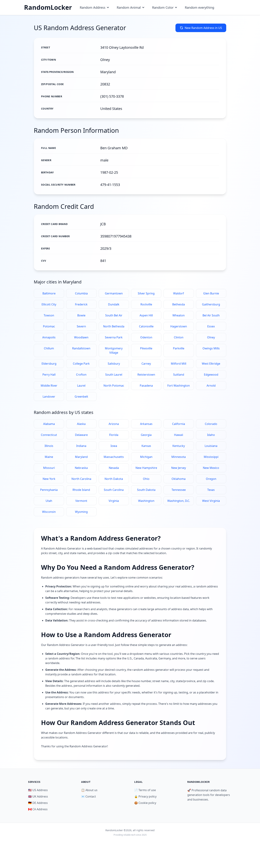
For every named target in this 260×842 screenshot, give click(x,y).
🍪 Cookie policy (145, 803)
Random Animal (129, 7)
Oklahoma (179, 479)
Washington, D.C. (178, 501)
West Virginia (211, 501)
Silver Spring (146, 293)
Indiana (81, 446)
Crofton (81, 375)
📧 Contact (88, 796)
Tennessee (179, 490)
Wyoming (81, 512)
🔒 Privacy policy (145, 796)
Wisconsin (49, 512)
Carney (146, 364)
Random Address (92, 7)
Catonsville (146, 326)
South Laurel (113, 375)
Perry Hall (49, 375)
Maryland (81, 457)
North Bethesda (113, 326)
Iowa (114, 446)
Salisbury (114, 364)
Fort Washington (178, 385)
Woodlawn (81, 337)
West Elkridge (211, 364)
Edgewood (211, 375)
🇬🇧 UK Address (38, 796)
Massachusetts (114, 457)
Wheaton (178, 315)
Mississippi (211, 457)
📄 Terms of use (145, 790)
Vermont (81, 501)
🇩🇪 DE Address (38, 803)
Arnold (211, 385)
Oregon (211, 479)
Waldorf (178, 293)
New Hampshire (146, 468)
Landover (49, 396)
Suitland (178, 375)
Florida (113, 435)
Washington (146, 501)
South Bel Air (113, 315)
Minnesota (178, 457)
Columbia (81, 293)
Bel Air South (211, 315)
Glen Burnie (211, 293)
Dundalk (113, 304)
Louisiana (211, 446)
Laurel (81, 385)
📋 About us (89, 790)
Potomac (49, 326)
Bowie (81, 315)
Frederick (81, 304)
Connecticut (49, 435)
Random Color (163, 7)
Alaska (81, 424)
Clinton (178, 337)
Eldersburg (49, 364)
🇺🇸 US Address (38, 790)
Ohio (146, 479)
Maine (49, 457)
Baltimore (49, 293)
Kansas (146, 446)
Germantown (114, 293)
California (178, 424)
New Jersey (178, 468)
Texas (211, 490)
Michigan (146, 457)
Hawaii (178, 435)
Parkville (178, 348)
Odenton (146, 337)
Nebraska (81, 468)
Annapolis (49, 337)
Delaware (81, 435)
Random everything (199, 7)
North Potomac (113, 385)
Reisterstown (146, 375)
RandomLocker (48, 7)
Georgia (146, 435)
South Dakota (146, 490)
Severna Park (114, 337)
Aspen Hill (146, 315)
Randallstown (81, 348)
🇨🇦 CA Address (38, 809)
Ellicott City (49, 304)
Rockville (146, 304)
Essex (211, 326)
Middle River (49, 385)
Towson (49, 315)
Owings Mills (211, 348)
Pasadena (146, 385)
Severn (81, 326)
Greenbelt (81, 396)
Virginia (114, 501)
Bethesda (178, 304)
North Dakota (114, 479)
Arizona (114, 424)
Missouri (49, 468)
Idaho (211, 435)
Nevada (114, 468)
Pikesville (146, 348)
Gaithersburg (211, 304)
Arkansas (146, 424)
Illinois (49, 446)
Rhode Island (81, 490)
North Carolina (81, 479)
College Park (81, 364)
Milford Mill (178, 364)
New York (49, 479)
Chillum (49, 348)
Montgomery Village (114, 350)
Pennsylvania (49, 490)
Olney (211, 337)
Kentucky (178, 446)
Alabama (49, 424)
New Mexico (211, 468)
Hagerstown (178, 326)
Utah (49, 501)
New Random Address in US (203, 28)
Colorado (211, 424)
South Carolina (114, 490)
